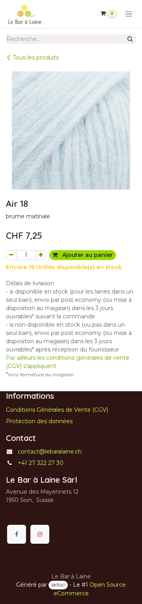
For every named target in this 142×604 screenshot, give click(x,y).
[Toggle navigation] (128, 14)
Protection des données (39, 421)
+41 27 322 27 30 (41, 462)
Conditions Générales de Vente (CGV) (57, 409)
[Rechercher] (130, 39)
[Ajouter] (41, 255)
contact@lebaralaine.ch (50, 451)
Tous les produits (36, 57)
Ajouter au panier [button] (87, 254)
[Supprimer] (11, 255)
